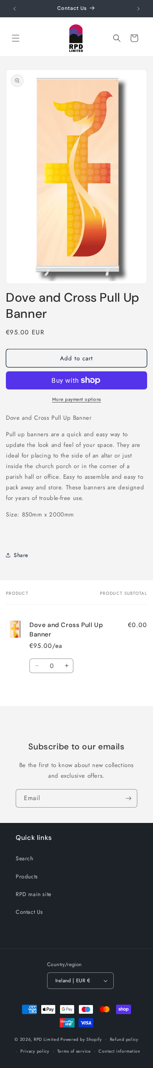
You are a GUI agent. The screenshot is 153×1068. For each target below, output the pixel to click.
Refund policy (124, 1039)
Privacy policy (34, 1051)
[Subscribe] (128, 798)
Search (24, 858)
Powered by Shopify (81, 1039)
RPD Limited (46, 1039)
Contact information (119, 1051)
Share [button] (21, 555)
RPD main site (33, 894)
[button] (15, 38)
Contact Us (29, 912)
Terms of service (74, 1051)
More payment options (76, 399)
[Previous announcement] (14, 8)
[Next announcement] (138, 8)
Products (27, 876)
